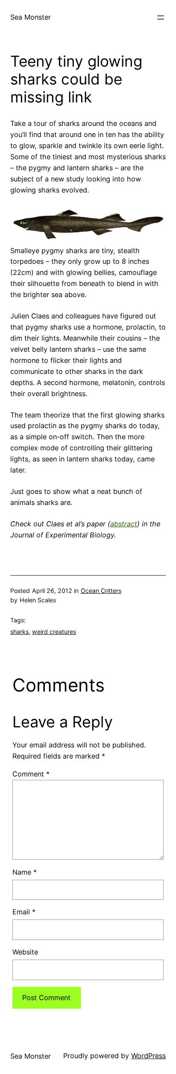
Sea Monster (30, 17)
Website (25, 952)
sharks (19, 631)
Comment (31, 774)
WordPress (148, 1055)
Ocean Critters (101, 590)
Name (24, 872)
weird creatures (54, 631)
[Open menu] (160, 17)
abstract (123, 523)
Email (23, 912)
